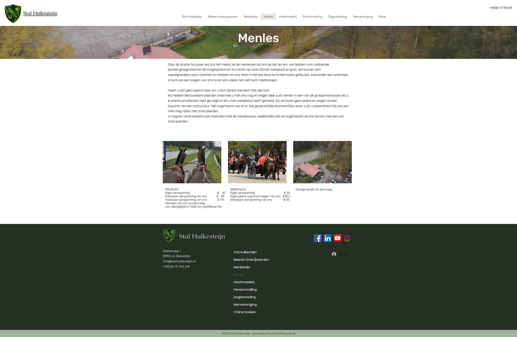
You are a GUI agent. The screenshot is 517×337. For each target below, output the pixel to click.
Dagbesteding (245, 297)
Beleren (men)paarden (251, 259)
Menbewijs (242, 267)
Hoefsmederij (244, 282)
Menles (239, 274)
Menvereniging (245, 304)
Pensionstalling (245, 289)
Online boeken (245, 312)
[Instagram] (347, 238)
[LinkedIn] (328, 238)
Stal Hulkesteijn (245, 252)
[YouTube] (338, 238)
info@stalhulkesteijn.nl (179, 261)
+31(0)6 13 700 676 (176, 266)
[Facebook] (318, 238)
